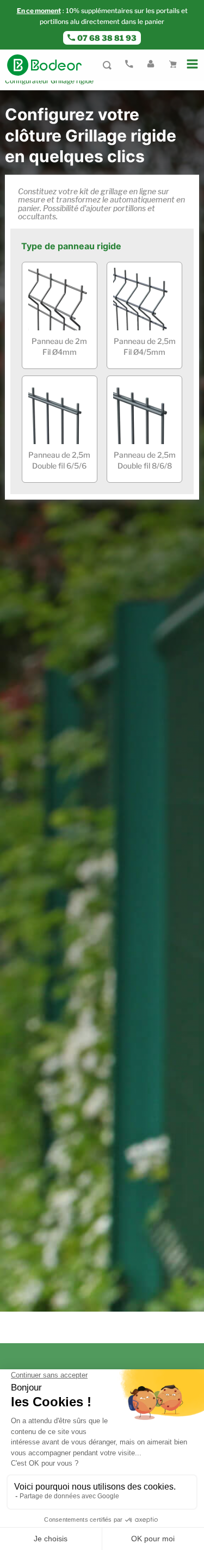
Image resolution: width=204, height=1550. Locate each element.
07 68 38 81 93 (107, 37)
